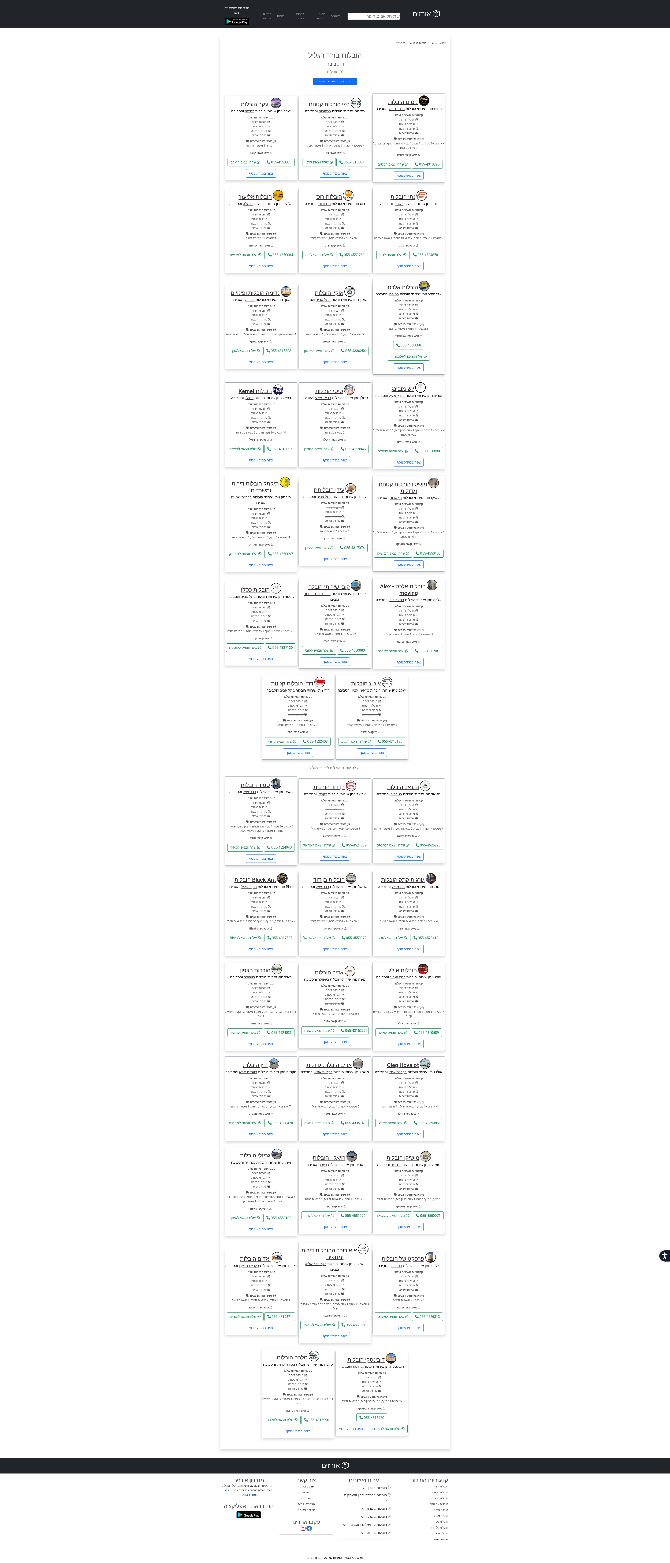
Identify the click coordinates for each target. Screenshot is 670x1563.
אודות (280, 16)
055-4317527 (281, 938)
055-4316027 (281, 449)
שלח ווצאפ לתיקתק (243, 554)
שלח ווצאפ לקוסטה (243, 648)
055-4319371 (281, 1317)
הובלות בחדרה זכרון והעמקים (366, 1495)
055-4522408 (317, 741)
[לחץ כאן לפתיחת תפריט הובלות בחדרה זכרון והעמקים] (387, 1501)
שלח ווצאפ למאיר (243, 847)
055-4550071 (430, 1216)
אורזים (422, 14)
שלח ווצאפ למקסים (243, 1123)
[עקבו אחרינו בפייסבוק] (309, 1529)
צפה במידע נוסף (409, 175)
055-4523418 (427, 938)
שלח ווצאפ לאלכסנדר (407, 356)
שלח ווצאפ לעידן (317, 548)
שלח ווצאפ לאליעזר (243, 255)
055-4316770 (373, 1418)
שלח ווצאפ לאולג (391, 1033)
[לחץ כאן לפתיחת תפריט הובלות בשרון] (363, 1509)
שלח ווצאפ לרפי (318, 162)
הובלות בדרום (377, 1533)
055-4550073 (281, 162)
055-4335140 (355, 1123)
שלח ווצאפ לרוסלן (317, 449)
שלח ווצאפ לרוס (317, 255)
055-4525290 (429, 845)
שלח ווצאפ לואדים (391, 451)
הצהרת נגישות (306, 1504)
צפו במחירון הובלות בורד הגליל (336, 81)
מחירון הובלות (321, 16)
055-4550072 (355, 938)
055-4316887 (353, 162)
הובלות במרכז (377, 1516)
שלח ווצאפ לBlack (244, 938)
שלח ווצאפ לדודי (280, 741)
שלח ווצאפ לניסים (391, 164)
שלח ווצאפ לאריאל (317, 845)
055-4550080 (354, 650)
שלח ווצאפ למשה (317, 1030)
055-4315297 (355, 1030)
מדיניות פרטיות (267, 16)
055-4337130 (282, 648)
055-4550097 (282, 554)
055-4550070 (354, 1216)
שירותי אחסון (440, 1539)
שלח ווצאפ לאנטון (317, 351)
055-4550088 (410, 345)
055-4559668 (355, 1325)
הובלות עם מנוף (439, 1504)
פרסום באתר (300, 16)
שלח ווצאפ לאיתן (244, 1218)
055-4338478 (282, 1123)
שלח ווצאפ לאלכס (391, 651)
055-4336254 (355, 351)
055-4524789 (355, 845)
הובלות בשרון (377, 1508)
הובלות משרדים (438, 1498)
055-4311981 (429, 651)
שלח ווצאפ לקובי (317, 650)
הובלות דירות (440, 1486)
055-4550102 (280, 1218)
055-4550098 (429, 451)
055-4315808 (280, 351)
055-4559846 (355, 449)
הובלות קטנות (440, 1492)
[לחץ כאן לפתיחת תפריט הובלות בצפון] (363, 1488)
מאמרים (336, 16)
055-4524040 (281, 847)
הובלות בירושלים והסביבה (368, 1525)
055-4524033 (281, 1033)
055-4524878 (427, 255)
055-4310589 (428, 1033)
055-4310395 (429, 164)
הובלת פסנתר (440, 1533)
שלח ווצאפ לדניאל (244, 449)
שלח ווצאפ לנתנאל (391, 845)
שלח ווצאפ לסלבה (281, 1420)
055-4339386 (428, 1123)
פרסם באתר (306, 1486)
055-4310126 (391, 741)
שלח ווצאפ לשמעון (317, 1325)
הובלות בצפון (419, 43)
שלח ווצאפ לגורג (391, 938)
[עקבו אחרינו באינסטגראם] (303, 1529)
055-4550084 (282, 255)
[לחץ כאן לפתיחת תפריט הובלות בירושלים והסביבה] (344, 1525)
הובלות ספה (441, 1521)
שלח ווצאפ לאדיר (317, 1216)
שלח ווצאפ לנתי (391, 255)
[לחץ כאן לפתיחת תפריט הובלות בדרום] (362, 1533)
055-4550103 (430, 553)
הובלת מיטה (441, 1510)
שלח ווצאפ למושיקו (391, 553)
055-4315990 (318, 1420)
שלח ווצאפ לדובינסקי (385, 1429)
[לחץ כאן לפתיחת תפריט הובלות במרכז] (362, 1517)
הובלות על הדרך (438, 1527)
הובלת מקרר (440, 1515)
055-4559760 (353, 255)
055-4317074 (354, 548)
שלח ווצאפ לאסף (244, 351)
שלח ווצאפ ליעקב (243, 162)
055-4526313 (429, 1317)
